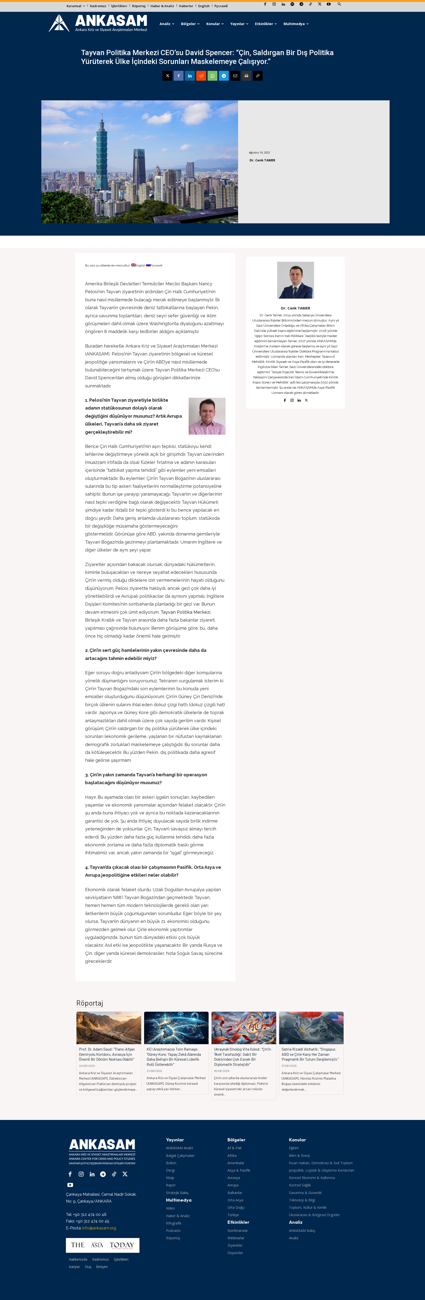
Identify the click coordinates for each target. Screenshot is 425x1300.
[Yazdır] (246, 76)
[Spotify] (292, 4)
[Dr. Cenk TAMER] (295, 280)
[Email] (235, 76)
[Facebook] (265, 4)
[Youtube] (328, 4)
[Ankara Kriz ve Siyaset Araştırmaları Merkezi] (97, 24)
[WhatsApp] (212, 76)
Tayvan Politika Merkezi (185, 612)
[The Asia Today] (102, 1245)
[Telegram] (301, 4)
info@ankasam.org (99, 1228)
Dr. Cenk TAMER (262, 160)
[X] (319, 4)
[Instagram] (274, 4)
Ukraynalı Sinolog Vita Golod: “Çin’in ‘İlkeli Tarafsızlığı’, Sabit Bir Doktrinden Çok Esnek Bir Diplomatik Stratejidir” (242, 1057)
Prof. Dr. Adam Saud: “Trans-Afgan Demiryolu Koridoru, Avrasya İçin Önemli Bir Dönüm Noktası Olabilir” (107, 1054)
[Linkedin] (283, 4)
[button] (339, 4)
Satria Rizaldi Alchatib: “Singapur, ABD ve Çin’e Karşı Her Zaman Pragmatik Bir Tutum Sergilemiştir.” (310, 1054)
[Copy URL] (258, 76)
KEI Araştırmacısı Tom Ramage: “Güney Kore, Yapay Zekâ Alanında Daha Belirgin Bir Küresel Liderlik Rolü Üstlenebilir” (174, 1057)
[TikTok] (310, 4)
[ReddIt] (201, 76)
